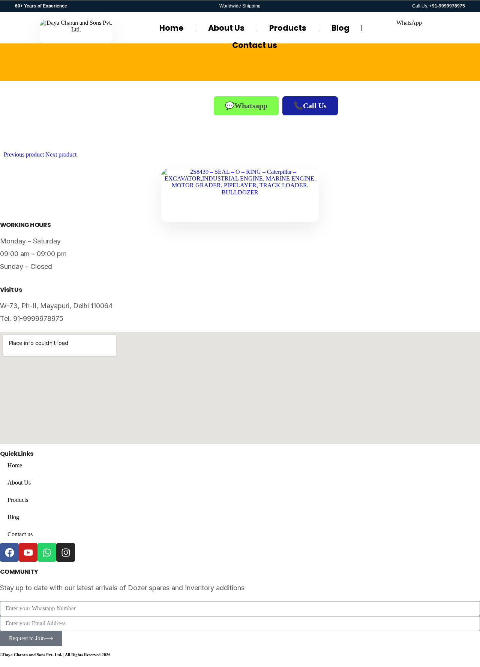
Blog (341, 27)
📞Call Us (310, 105)
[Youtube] (28, 552)
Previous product (24, 154)
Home (171, 27)
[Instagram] (65, 552)
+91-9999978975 (447, 6)
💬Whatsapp (246, 105)
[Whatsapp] (47, 552)
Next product (60, 154)
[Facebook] (9, 552)
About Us (226, 27)
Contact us (254, 45)
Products (287, 27)
